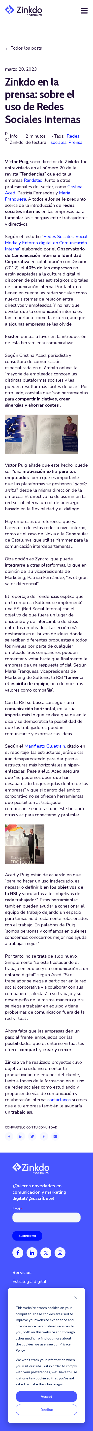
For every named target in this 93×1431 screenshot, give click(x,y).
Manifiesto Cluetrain (45, 746)
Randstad (33, 180)
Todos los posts (26, 48)
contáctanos (59, 1100)
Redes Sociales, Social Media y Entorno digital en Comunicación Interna (46, 243)
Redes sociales (65, 139)
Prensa (75, 142)
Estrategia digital (29, 1281)
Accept (46, 1396)
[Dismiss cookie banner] (75, 1298)
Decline (46, 1409)
